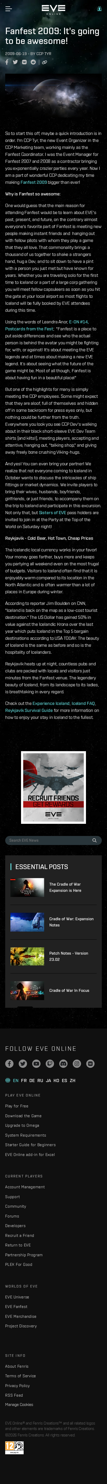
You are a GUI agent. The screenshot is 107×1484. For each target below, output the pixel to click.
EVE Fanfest (16, 1306)
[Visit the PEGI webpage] (14, 1447)
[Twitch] (50, 1064)
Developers (15, 1225)
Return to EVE (18, 1245)
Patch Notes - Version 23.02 (68, 956)
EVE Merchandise (20, 1316)
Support (12, 1196)
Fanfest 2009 (34, 182)
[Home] (53, 13)
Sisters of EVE (52, 512)
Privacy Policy (17, 1385)
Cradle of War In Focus (69, 990)
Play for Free (17, 1106)
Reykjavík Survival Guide (29, 710)
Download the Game (23, 1116)
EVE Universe (17, 1297)
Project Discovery (21, 1326)
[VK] (90, 1064)
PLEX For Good (18, 1264)
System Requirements (25, 1135)
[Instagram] (77, 1064)
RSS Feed (14, 1395)
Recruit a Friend (19, 1235)
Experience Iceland (51, 703)
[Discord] (63, 1064)
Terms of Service (20, 1376)
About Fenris (17, 1366)
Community (15, 1206)
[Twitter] (23, 1064)
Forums (12, 1216)
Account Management (25, 1187)
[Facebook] (9, 1064)
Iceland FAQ (83, 703)
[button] (99, 8)
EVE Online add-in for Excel (30, 1154)
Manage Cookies (19, 1404)
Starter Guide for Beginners (30, 1145)
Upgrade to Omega (22, 1125)
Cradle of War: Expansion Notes (71, 921)
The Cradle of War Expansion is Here (65, 887)
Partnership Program (24, 1255)
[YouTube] (36, 1064)
